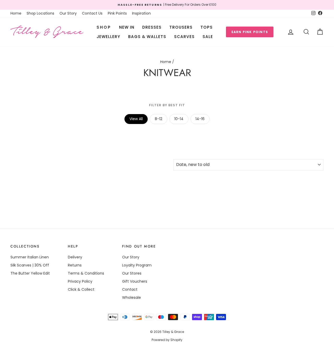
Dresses (152, 27)
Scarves (184, 36)
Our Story (68, 13)
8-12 (158, 118)
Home (15, 13)
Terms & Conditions (86, 273)
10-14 (178, 118)
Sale (207, 36)
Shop (104, 27)
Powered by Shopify (167, 340)
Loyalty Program (137, 265)
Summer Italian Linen (29, 257)
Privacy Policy (80, 281)
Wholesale (131, 297)
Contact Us (92, 13)
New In (126, 27)
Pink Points (117, 13)
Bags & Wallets (147, 36)
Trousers (181, 27)
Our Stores (131, 273)
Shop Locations (40, 13)
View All (136, 118)
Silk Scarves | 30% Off (29, 265)
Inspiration (141, 13)
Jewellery (108, 36)
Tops (206, 27)
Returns (75, 265)
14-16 (200, 118)
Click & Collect (81, 289)
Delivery (75, 257)
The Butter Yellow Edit (30, 273)
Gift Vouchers (134, 281)
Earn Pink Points (249, 32)
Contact (130, 289)
